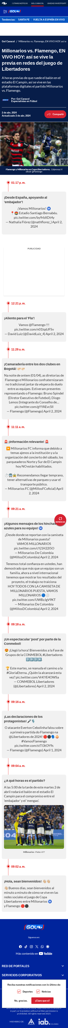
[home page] (4, 3)
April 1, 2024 (52, 750)
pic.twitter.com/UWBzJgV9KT (34, 600)
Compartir (58, 114)
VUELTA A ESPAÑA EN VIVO (49, 19)
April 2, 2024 (55, 334)
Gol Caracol (37, 3)
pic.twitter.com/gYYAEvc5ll (34, 407)
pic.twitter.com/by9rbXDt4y (34, 217)
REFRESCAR (60, 522)
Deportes (28, 991)
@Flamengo (37, 325)
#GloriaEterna (17, 673)
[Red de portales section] (62, 966)
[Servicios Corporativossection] (62, 975)
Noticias (46, 991)
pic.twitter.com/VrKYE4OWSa (37, 677)
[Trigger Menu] (5, 11)
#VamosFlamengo (34, 741)
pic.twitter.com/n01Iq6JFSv (34, 329)
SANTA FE (24, 19)
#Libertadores (53, 655)
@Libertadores (19, 737)
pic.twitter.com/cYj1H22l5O (34, 548)
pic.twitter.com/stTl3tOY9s (34, 745)
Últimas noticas (20, 3)
